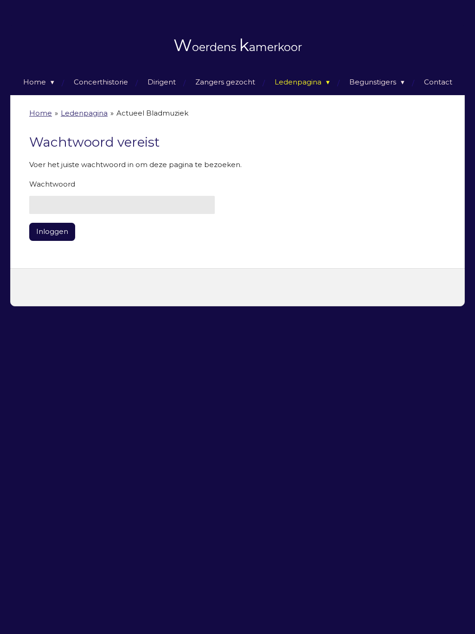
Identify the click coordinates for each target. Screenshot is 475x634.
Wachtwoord (52, 184)
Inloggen (52, 231)
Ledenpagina (84, 113)
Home (40, 113)
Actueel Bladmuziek (152, 113)
